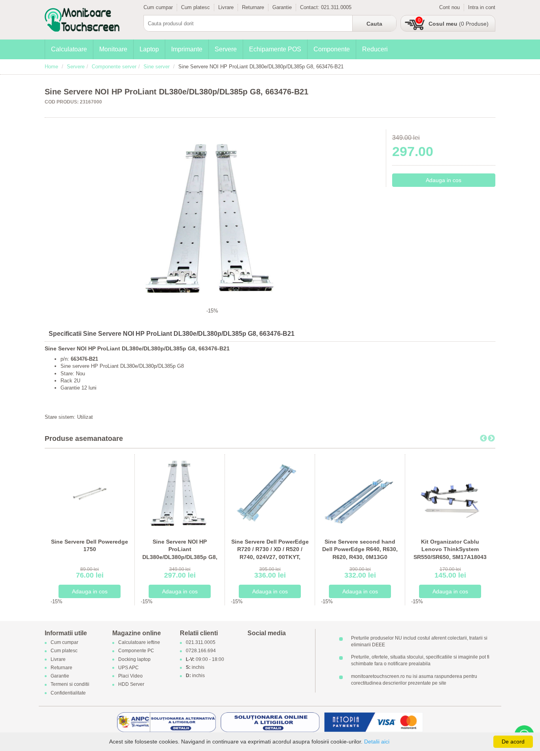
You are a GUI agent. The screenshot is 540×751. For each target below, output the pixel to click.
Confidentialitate (68, 693)
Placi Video (130, 676)
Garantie (282, 7)
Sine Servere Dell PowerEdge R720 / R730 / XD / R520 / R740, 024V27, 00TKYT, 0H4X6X (270, 553)
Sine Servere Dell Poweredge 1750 (89, 545)
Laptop (149, 49)
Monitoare (113, 49)
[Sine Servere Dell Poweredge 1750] (89, 493)
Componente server (114, 67)
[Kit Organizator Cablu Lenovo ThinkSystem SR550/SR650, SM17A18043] (450, 493)
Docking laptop (134, 659)
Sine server (156, 67)
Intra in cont (481, 7)
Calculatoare (69, 49)
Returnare (253, 7)
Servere (226, 49)
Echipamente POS (275, 49)
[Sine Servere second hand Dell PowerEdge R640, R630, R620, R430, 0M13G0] (360, 493)
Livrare (226, 7)
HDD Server (131, 684)
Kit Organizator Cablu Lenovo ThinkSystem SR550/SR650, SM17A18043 (450, 549)
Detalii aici (376, 741)
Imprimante (186, 49)
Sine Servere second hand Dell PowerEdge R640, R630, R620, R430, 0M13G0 (360, 549)
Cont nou (449, 7)
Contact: (310, 7)
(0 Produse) (459, 24)
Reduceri (375, 49)
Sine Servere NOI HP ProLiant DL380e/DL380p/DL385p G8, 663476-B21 (179, 553)
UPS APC (128, 667)
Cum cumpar (158, 7)
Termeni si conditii (70, 684)
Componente (331, 49)
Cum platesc (195, 7)
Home (51, 67)
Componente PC (136, 651)
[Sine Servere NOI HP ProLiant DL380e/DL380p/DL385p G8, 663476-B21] (180, 493)
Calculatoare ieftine (139, 643)
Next (491, 438)
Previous (483, 438)
